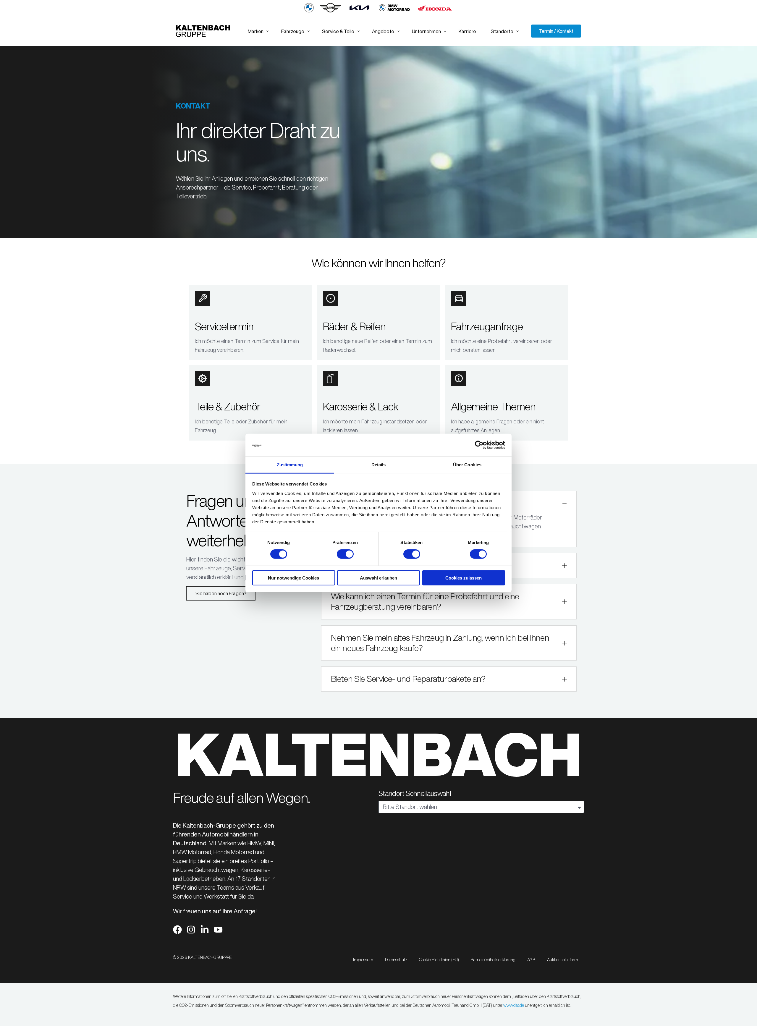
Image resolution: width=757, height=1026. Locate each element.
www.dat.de (513, 1005)
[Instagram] (191, 929)
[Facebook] (177, 929)
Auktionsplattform (562, 960)
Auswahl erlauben (378, 577)
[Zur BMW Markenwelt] (309, 11)
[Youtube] (218, 929)
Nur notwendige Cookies (293, 577)
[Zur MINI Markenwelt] (330, 11)
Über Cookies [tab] (467, 464)
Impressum (363, 960)
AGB (531, 960)
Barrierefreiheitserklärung (493, 960)
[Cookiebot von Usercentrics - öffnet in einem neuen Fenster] (479, 445)
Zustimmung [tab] (290, 464)
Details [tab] (378, 464)
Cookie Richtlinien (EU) (439, 960)
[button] (449, 601)
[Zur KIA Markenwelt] (359, 11)
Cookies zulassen (463, 577)
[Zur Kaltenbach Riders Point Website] (394, 11)
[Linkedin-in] (204, 929)
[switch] (345, 554)
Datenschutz (396, 960)
